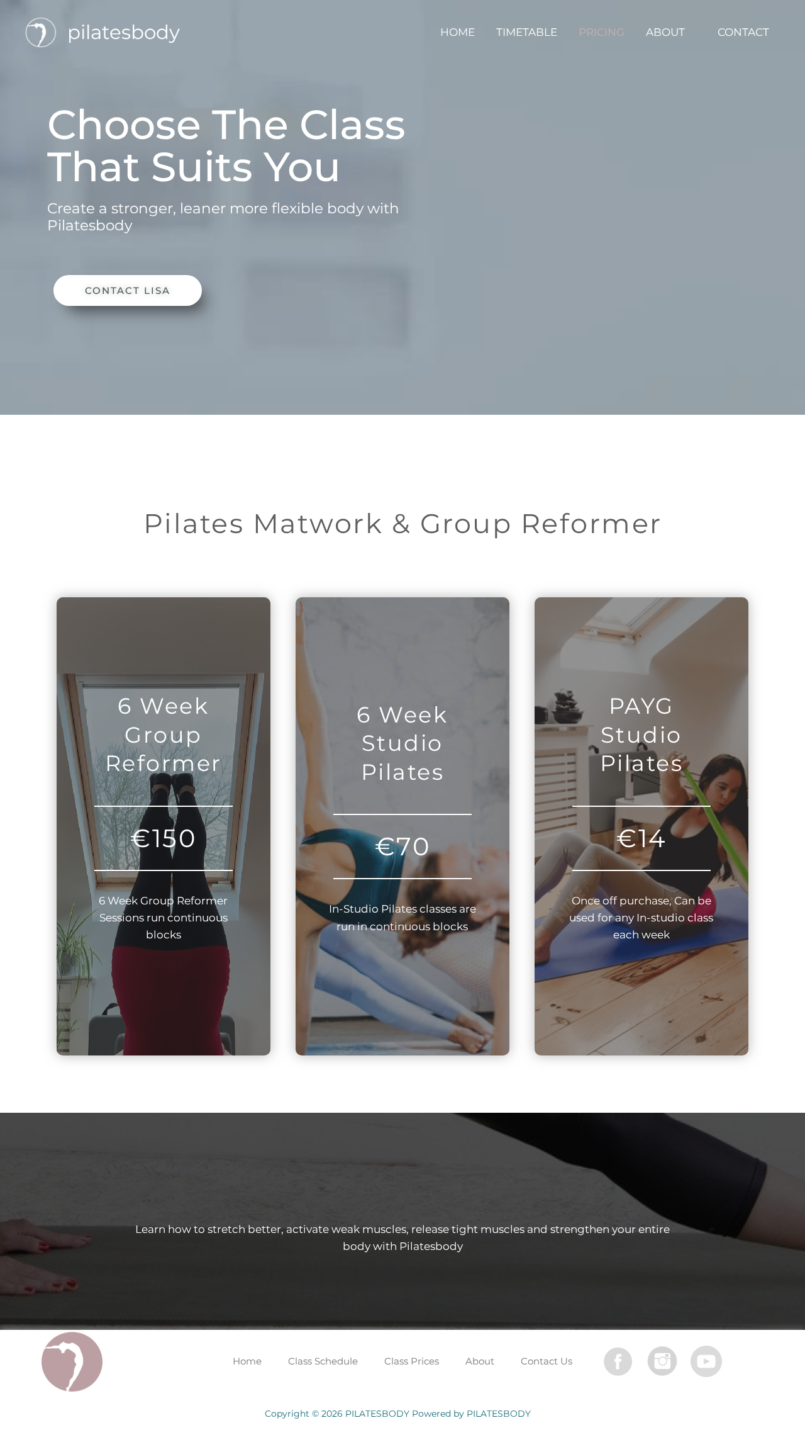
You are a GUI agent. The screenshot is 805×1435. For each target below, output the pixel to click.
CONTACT (743, 32)
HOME (457, 32)
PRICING (602, 32)
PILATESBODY (123, 32)
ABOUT (665, 32)
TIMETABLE (526, 32)
